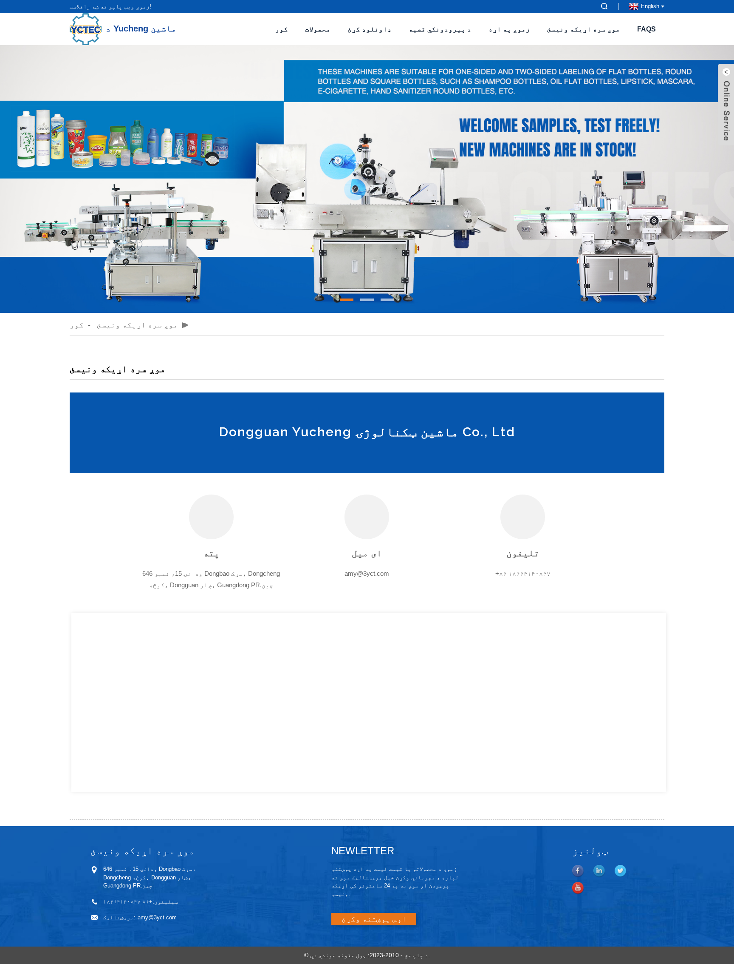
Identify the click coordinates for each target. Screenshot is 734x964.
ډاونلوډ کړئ (369, 29)
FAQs (646, 29)
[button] (346, 299)
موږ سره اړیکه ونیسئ (583, 29)
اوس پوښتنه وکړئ (374, 919)
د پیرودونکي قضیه (440, 29)
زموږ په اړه (509, 29)
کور (281, 29)
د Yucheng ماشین (141, 28)
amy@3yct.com (366, 573)
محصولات (317, 29)
